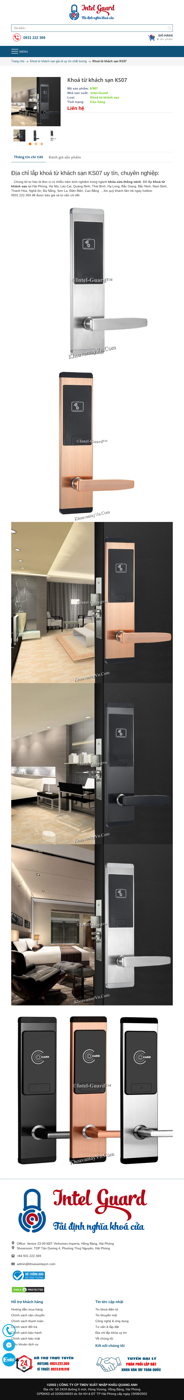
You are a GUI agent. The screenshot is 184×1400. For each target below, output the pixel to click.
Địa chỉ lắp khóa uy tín (111, 1332)
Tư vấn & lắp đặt (107, 1327)
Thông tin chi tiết (28, 157)
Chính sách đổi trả (24, 1327)
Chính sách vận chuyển (28, 1315)
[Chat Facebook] (9, 1345)
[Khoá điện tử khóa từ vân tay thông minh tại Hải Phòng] (92, 12)
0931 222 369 (33, 38)
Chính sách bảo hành (26, 1332)
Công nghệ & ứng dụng (112, 1321)
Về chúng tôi (104, 1338)
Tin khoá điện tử (106, 1309)
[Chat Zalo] (9, 1359)
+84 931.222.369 (29, 1256)
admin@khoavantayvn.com (36, 1264)
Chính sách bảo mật (25, 1338)
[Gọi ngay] (9, 1330)
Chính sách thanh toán (27, 1321)
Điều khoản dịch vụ (24, 1344)
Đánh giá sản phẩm (65, 157)
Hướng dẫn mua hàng (27, 1309)
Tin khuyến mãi (106, 1315)
